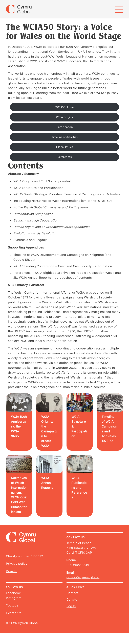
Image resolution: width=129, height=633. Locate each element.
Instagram (14, 598)
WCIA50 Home (64, 107)
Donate (11, 571)
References (64, 157)
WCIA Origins (64, 117)
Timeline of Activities (65, 137)
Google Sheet (23, 259)
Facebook (13, 593)
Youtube (12, 605)
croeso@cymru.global (83, 577)
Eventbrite (14, 613)
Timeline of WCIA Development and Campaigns (48, 255)
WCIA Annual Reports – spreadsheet (46, 277)
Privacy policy (17, 563)
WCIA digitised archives (52, 272)
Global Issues (64, 147)
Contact (72, 593)
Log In (71, 606)
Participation (64, 127)
